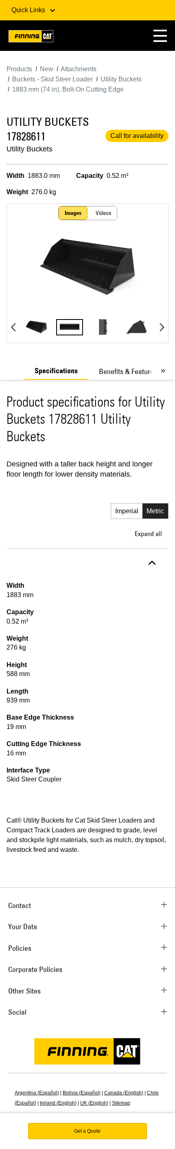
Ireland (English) (58, 1103)
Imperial (126, 511)
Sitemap (121, 1103)
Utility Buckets (29, 149)
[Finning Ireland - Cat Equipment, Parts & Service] (31, 37)
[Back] (13, 327)
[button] (160, 35)
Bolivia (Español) (82, 1093)
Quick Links (29, 10)
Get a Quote (87, 1131)
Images (73, 213)
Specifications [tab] (56, 370)
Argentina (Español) (37, 1093)
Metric (155, 511)
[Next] (161, 327)
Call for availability (137, 135)
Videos (103, 213)
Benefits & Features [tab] (128, 371)
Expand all (148, 534)
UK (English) (94, 1103)
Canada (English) (123, 1093)
